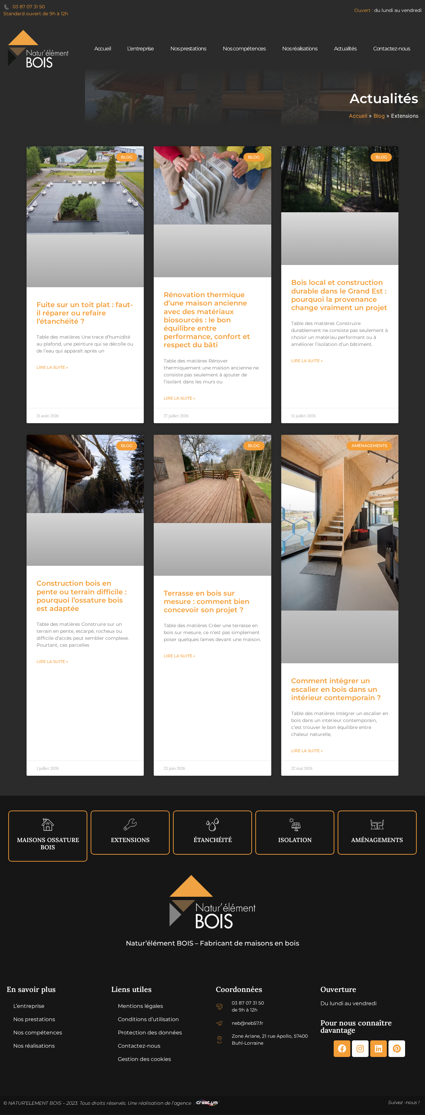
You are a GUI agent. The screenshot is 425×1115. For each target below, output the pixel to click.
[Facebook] (342, 1048)
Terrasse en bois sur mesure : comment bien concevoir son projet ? (206, 601)
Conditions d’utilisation (148, 1019)
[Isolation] (294, 824)
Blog (379, 115)
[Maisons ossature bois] (47, 824)
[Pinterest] (396, 1048)
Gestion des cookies (144, 1059)
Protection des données (150, 1032)
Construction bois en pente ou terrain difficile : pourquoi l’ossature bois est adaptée (82, 596)
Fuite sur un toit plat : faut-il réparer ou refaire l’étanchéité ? (85, 312)
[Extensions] (130, 824)
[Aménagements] (377, 824)
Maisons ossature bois (48, 843)
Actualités (345, 48)
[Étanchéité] (212, 824)
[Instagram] (360, 1048)
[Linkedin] (378, 1048)
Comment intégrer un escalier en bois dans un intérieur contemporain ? (336, 689)
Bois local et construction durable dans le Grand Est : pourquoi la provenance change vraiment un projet (339, 295)
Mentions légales (140, 1006)
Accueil (102, 48)
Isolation (295, 840)
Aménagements (377, 840)
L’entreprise (140, 48)
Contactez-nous (391, 48)
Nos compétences (244, 48)
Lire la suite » (52, 367)
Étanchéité (213, 840)
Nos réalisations (299, 48)
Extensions (130, 840)
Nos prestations (188, 48)
